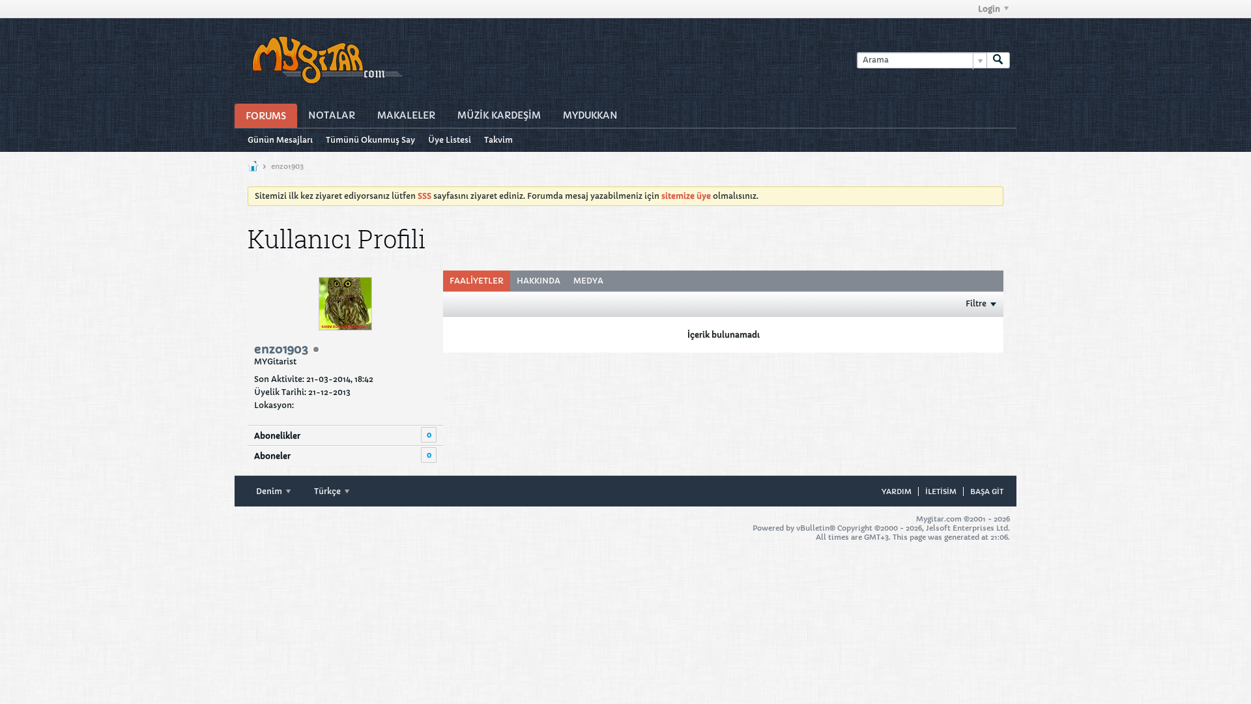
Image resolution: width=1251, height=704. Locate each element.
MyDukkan (590, 115)
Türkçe (328, 491)
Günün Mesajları (280, 140)
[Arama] (998, 60)
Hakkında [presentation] (538, 281)
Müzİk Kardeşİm (499, 115)
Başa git (986, 491)
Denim (270, 491)
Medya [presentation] (588, 281)
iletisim (940, 491)
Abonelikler (277, 436)
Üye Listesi (449, 140)
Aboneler (272, 456)
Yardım (897, 491)
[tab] (476, 281)
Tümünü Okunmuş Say (370, 140)
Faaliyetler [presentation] (477, 281)
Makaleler (406, 115)
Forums (266, 116)
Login (989, 9)
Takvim (498, 140)
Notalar (331, 115)
